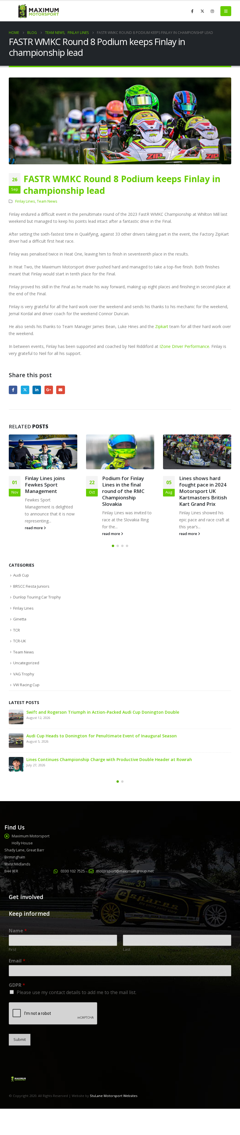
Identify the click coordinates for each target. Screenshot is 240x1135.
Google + (48, 390)
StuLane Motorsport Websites (113, 1095)
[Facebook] (192, 11)
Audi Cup (21, 575)
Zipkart (161, 326)
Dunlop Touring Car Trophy (37, 597)
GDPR (17, 985)
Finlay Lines (25, 201)
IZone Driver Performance (184, 346)
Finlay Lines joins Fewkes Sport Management (45, 484)
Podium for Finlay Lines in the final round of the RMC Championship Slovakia (123, 491)
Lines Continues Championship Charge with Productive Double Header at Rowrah (109, 759)
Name (18, 931)
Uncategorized (26, 662)
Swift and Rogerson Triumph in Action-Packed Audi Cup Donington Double (102, 712)
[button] (225, 11)
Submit (19, 1039)
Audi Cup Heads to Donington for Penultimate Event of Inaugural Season (101, 736)
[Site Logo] (38, 11)
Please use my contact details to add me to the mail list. (76, 992)
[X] (202, 11)
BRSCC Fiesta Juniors (31, 586)
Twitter (25, 390)
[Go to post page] (43, 452)
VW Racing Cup (26, 684)
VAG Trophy (23, 674)
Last (126, 949)
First (12, 949)
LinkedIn (36, 390)
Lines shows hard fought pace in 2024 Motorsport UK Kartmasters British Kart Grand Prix (203, 491)
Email (60, 390)
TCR (16, 630)
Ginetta (19, 619)
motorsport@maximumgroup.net (125, 871)
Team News (47, 201)
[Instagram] (212, 11)
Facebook (13, 390)
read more (34, 527)
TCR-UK (19, 641)
